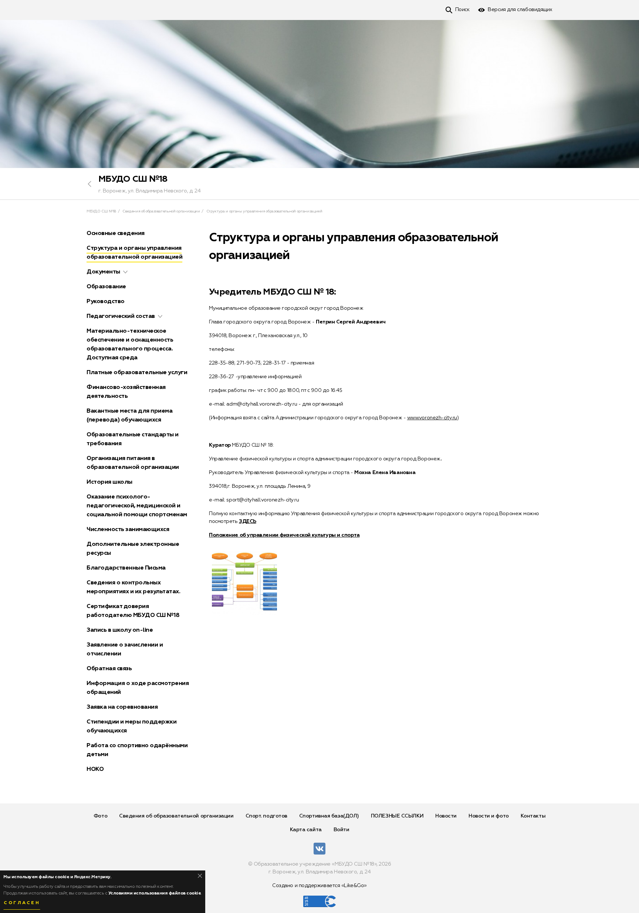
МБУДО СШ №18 (133, 179)
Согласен (22, 903)
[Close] (200, 876)
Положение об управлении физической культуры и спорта (284, 535)
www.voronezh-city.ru (432, 417)
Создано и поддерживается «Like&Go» (319, 885)
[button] (125, 272)
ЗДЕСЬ (247, 521)
